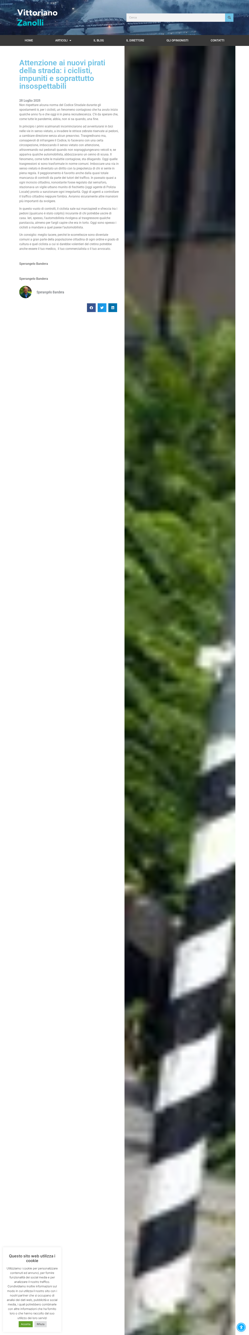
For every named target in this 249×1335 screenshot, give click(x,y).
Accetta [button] (25, 1324)
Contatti (217, 40)
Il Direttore (135, 40)
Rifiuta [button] (40, 1324)
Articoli (61, 40)
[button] (91, 307)
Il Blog (99, 40)
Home (29, 40)
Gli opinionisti (177, 40)
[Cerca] (229, 17)
